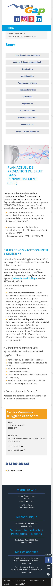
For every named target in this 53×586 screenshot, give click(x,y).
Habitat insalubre (27, 110)
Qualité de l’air (27, 124)
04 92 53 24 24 (26, 505)
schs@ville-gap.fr (18, 450)
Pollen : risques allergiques (27, 131)
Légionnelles (27, 103)
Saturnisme (27, 97)
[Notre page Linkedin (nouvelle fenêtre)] (39, 19)
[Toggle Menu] (5, 28)
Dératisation (27, 69)
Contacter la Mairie (26, 508)
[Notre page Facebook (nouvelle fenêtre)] (17, 19)
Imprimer (48, 567)
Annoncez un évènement (14, 580)
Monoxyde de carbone (27, 117)
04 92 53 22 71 (17, 446)
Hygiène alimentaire (27, 90)
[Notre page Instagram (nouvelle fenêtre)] (24, 19)
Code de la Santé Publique (24, 278)
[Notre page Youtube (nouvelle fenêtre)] (31, 19)
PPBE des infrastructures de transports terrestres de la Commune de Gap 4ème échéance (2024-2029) (25, 218)
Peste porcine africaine (27, 83)
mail (48, 574)
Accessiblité (20, 584)
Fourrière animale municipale (27, 55)
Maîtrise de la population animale (27, 62)
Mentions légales (37, 580)
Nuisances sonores (15, 470)
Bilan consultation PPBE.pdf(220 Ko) (23, 236)
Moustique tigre (27, 76)
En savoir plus (26, 526)
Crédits (7, 584)
